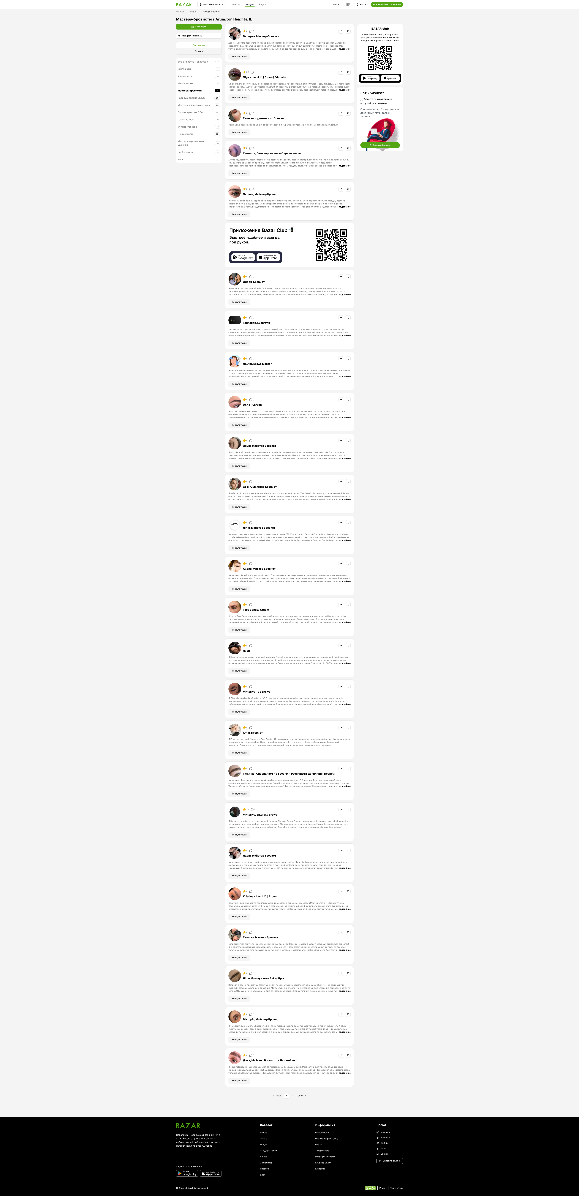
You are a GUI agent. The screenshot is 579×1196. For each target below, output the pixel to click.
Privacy (383, 1188)
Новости (264, 1168)
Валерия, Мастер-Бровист (261, 36)
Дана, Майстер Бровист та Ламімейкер (269, 1060)
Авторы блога (322, 1150)
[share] (341, 31)
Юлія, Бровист (253, 732)
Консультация (239, 56)
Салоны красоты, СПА (190, 112)
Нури (246, 650)
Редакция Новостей (325, 1156)
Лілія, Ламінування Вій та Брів (263, 978)
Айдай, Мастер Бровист (259, 568)
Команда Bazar (323, 1162)
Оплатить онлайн (391, 1160)
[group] (199, 48)
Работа (236, 4)
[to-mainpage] (188, 1125)
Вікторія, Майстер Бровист (261, 1019)
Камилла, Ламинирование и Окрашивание (272, 153)
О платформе (322, 1132)
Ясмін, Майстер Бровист (259, 445)
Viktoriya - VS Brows (256, 691)
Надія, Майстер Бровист (259, 855)
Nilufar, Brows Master (257, 364)
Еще (261, 4)
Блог (262, 1174)
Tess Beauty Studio (256, 609)
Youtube (385, 1143)
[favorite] (348, 31)
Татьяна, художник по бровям (263, 118)
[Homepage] (184, 4)
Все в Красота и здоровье (193, 61)
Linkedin (385, 1153)
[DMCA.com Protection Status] (370, 1188)
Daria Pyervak (252, 405)
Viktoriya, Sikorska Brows (260, 814)
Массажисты (185, 83)
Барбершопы (185, 152)
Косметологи (185, 76)
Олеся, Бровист (254, 282)
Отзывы (199, 51)
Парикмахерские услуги (191, 97)
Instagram (385, 1132)
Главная (180, 11)
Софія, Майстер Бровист (260, 486)
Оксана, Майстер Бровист (261, 194)
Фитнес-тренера (187, 126)
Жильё (263, 1138)
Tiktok (384, 1148)
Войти (336, 4)
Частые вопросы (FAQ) (326, 1138)
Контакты (320, 1168)
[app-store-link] (211, 1173)
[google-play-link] (187, 1173)
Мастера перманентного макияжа (192, 143)
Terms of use (396, 1188)
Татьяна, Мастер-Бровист (260, 937)
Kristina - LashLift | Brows (260, 896)
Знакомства (266, 1162)
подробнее (345, 48)
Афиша (263, 1156)
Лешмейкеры (185, 134)
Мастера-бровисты (190, 90)
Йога (180, 159)
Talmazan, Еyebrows (256, 323)
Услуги (250, 4)
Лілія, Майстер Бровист (259, 527)
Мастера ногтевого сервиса (194, 105)
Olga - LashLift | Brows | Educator (265, 77)
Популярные (199, 45)
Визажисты (184, 69)
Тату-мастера (186, 119)
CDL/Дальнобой (268, 1150)
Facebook (385, 1137)
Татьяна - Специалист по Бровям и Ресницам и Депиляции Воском (289, 773)
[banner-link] (289, 245)
